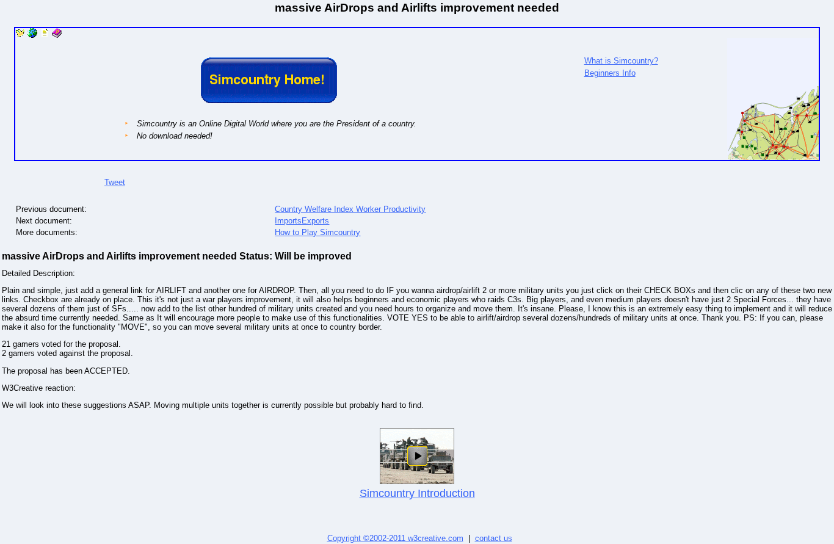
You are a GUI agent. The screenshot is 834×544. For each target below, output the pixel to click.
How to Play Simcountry (317, 232)
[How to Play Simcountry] (32, 35)
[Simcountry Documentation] (44, 35)
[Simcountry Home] (20, 35)
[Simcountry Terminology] (57, 35)
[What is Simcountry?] (773, 157)
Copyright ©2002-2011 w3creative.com (395, 538)
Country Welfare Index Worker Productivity (350, 209)
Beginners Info (610, 73)
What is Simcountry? (621, 60)
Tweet (114, 182)
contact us (493, 538)
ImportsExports (302, 220)
